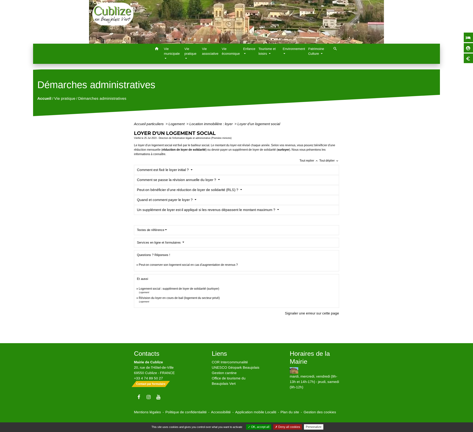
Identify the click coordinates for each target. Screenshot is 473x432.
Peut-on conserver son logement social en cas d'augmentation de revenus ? (188, 264)
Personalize (313, 426)
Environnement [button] (294, 49)
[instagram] (149, 397)
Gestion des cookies (320, 412)
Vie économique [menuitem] (231, 51)
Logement (177, 124)
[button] (156, 49)
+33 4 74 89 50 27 (148, 378)
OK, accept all (259, 426)
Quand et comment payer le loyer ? (165, 200)
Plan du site (289, 412)
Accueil (44, 98)
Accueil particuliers (149, 124)
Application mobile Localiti (255, 412)
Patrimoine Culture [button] (316, 51)
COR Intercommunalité (230, 362)
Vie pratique (64, 98)
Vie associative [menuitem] (210, 51)
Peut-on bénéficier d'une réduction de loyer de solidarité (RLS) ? (188, 190)
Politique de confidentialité (186, 412)
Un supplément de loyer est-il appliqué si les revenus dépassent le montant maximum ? (206, 210)
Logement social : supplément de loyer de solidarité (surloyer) (179, 288)
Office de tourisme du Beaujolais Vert (229, 381)
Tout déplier (329, 160)
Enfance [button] (249, 49)
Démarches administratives (102, 98)
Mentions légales (147, 412)
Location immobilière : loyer (211, 124)
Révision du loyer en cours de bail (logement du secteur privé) (179, 297)
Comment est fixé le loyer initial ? (163, 170)
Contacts (146, 353)
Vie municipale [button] (172, 51)
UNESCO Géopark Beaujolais (235, 367)
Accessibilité (221, 412)
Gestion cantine (224, 373)
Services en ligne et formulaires (159, 242)
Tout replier (309, 160)
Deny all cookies (289, 426)
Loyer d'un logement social (258, 124)
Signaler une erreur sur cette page (312, 313)
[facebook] (139, 397)
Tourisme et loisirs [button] (267, 51)
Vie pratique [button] (190, 51)
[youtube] (158, 397)
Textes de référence (150, 230)
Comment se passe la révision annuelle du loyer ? (177, 180)
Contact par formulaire (150, 383)
